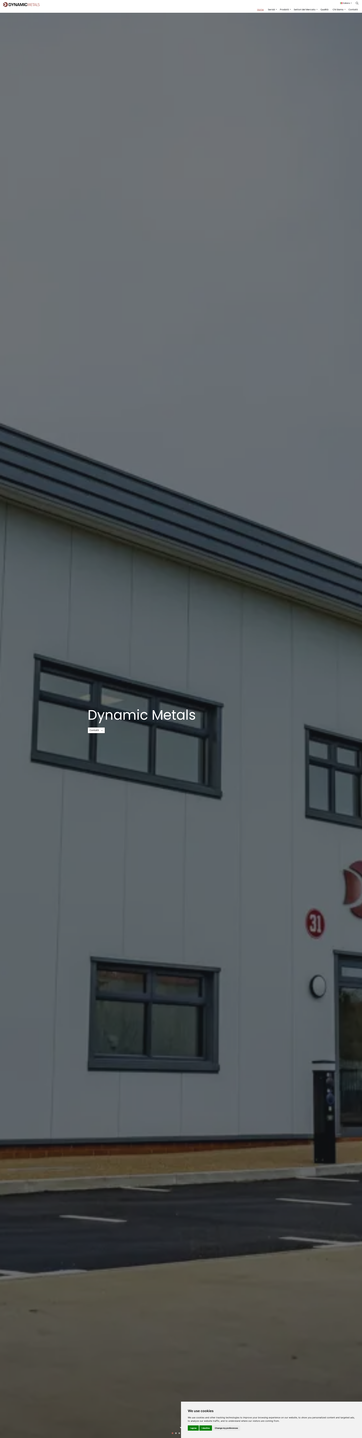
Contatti (353, 9)
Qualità (324, 9)
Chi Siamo (338, 9)
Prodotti (284, 9)
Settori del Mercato (304, 9)
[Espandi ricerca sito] (357, 3)
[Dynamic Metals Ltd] (21, 4)
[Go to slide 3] (179, 1433)
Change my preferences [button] (226, 1428)
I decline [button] (206, 1428)
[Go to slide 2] (176, 1433)
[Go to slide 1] (172, 1433)
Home (260, 9)
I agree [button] (193, 1428)
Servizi (271, 9)
